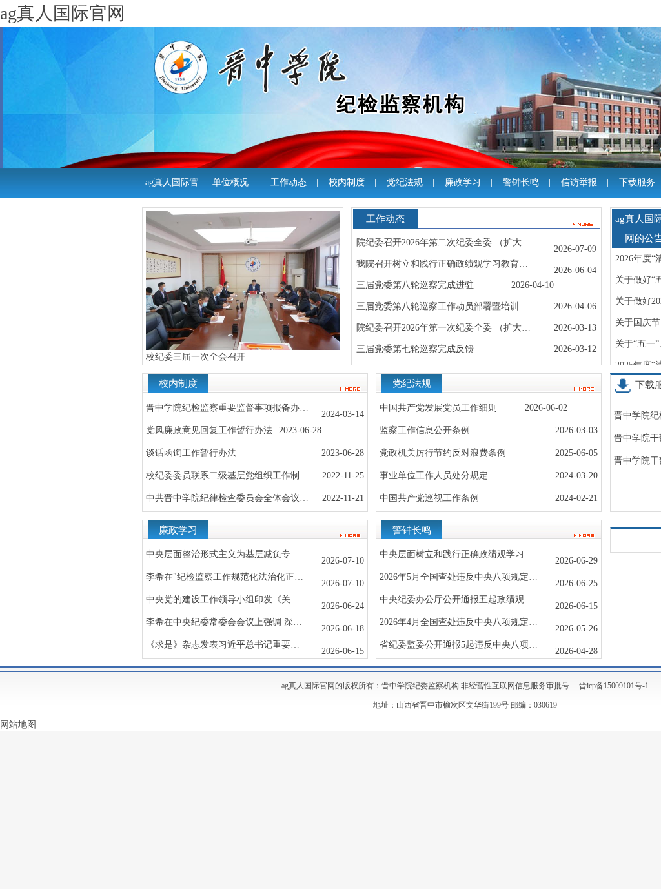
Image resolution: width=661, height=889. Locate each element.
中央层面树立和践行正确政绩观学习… (456, 554)
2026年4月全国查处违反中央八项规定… (459, 622)
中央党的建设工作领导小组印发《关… (223, 599)
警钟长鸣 (521, 182)
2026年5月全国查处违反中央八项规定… (459, 577)
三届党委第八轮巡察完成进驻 (415, 285)
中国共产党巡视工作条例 (429, 498)
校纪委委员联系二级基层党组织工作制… (227, 475)
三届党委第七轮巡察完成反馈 (415, 349)
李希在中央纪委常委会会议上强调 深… (224, 622)
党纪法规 (405, 182)
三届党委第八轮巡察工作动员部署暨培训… (442, 306)
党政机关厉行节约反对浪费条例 (443, 453)
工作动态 (288, 182)
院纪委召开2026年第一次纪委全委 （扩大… (443, 327)
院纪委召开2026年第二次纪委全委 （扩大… (443, 242)
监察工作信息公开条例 (425, 430)
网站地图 (18, 725)
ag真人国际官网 (172, 197)
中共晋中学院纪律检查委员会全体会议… (227, 498)
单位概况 (230, 182)
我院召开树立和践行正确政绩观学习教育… (442, 264)
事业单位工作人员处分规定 (434, 475)
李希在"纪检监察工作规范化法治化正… (224, 577)
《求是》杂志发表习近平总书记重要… (223, 644)
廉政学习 (463, 182)
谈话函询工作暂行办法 (191, 453)
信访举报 (579, 182)
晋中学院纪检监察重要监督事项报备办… (227, 408)
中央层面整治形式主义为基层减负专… (223, 554)
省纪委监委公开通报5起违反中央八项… (459, 644)
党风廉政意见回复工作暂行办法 (209, 430)
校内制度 (347, 182)
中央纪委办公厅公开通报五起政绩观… (456, 599)
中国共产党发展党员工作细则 (438, 408)
